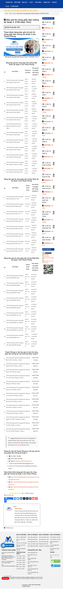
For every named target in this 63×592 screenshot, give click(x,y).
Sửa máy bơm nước (44, 539)
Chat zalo (5, 578)
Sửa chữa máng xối (32, 537)
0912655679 (47, 39)
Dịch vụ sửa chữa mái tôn (21, 546)
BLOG (7, 6)
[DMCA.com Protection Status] (47, 253)
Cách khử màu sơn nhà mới (32, 566)
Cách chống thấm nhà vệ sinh (33, 573)
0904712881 (47, 168)
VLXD (31, 2)
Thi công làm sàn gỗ (55, 537)
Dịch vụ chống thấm (21, 537)
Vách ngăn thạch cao (33, 541)
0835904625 (47, 192)
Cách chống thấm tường (32, 559)
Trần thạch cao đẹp (32, 539)
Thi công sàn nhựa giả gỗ (54, 549)
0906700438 (47, 51)
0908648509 (47, 98)
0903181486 (47, 121)
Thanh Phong (18, 508)
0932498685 (47, 110)
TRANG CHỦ (9, 2)
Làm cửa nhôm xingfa (33, 543)
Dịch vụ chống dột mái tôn (21, 549)
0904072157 (47, 156)
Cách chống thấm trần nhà (33, 562)
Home (6, 13)
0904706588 (47, 133)
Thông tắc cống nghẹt (44, 546)
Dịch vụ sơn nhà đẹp (22, 543)
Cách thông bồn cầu (32, 552)
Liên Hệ (21, 577)
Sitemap (25, 577)
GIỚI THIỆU (17, 2)
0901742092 (47, 145)
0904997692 (47, 205)
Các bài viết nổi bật (37, 577)
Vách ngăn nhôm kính (33, 546)
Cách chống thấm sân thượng (33, 569)
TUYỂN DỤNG (14, 6)
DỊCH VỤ (24, 2)
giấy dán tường (17, 445)
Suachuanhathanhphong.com (23, 461)
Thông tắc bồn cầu (43, 543)
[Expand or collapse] (38, 27)
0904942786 (47, 180)
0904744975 (47, 74)
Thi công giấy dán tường (54, 546)
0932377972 (47, 63)
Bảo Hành (10, 577)
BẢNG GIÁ (47, 2)
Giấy (14, 13)
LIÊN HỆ (54, 2)
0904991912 (47, 28)
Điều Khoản (15, 577)
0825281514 (47, 86)
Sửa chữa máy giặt (43, 541)
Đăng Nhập (30, 577)
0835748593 (47, 219)
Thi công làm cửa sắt (55, 539)
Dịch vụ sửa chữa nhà (21, 540)
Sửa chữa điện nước (44, 537)
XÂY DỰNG (38, 2)
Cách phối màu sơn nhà (32, 555)
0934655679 (47, 243)
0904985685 (47, 231)
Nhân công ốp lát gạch (54, 542)
